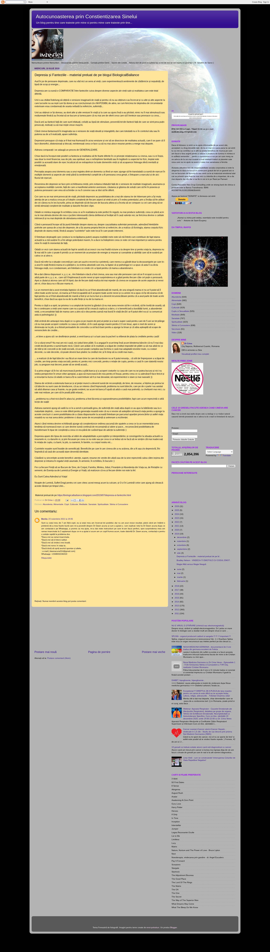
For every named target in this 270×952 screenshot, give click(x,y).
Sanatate (92, 504)
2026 (177, 506)
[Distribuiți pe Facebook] (80, 500)
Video (174, 332)
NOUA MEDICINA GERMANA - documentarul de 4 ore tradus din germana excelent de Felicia (207, 648)
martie (180, 577)
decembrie (182, 537)
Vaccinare (176, 329)
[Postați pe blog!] (74, 500)
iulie (179, 553)
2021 (177, 526)
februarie (181, 581)
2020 (177, 530)
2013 (177, 605)
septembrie (182, 549)
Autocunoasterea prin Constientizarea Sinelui (86, 16)
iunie (179, 569)
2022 (177, 522)
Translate (226, 455)
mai (179, 573)
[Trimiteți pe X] (77, 500)
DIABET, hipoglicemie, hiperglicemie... (188, 680)
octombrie (181, 545)
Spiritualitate (103, 504)
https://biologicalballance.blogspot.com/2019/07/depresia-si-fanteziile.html (94, 495)
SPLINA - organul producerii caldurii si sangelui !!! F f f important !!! (201, 636)
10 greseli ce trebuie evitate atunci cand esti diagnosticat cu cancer (201, 747)
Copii (66, 504)
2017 (177, 590)
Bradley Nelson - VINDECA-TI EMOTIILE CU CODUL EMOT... (204, 560)
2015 (177, 598)
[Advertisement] (100, 628)
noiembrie (181, 541)
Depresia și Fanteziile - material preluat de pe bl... (199, 556)
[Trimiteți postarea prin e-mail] (67, 500)
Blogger (173, 927)
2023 (177, 518)
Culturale (74, 504)
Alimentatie (58, 504)
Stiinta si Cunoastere (119, 504)
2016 (177, 594)
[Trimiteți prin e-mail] (72, 500)
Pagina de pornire (99, 651)
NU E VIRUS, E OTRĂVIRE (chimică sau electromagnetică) (198, 625)
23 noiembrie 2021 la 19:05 (60, 519)
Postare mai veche (153, 651)
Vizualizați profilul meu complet (195, 354)
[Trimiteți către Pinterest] (82, 500)
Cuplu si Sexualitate (180, 311)
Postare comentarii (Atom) (59, 658)
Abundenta (47, 504)
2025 (177, 510)
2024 (177, 514)
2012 (177, 609)
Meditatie (83, 504)
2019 (177, 534)
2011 (177, 613)
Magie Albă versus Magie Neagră (191, 564)
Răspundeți (46, 558)
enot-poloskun (153, 927)
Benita (44, 519)
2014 (177, 602)
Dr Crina (188, 343)
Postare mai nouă (45, 651)
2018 (177, 586)
